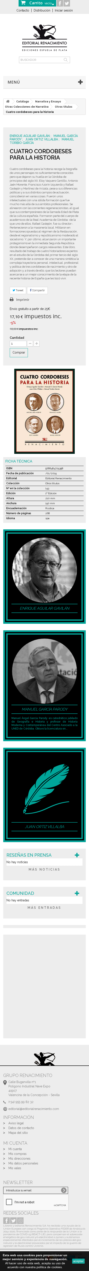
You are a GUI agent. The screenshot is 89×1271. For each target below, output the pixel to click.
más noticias (44, 869)
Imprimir (22, 299)
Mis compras (17, 1154)
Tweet (19, 290)
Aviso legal (16, 1123)
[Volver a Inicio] (8, 101)
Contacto (22, 10)
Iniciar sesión (64, 10)
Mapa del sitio (18, 1132)
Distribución (42, 10)
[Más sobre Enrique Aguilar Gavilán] (44, 570)
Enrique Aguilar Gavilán (30, 136)
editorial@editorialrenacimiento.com (33, 1109)
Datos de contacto (21, 1128)
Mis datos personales (23, 1163)
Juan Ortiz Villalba (42, 139)
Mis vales (14, 1168)
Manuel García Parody (44, 709)
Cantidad (17, 337)
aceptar (78, 1261)
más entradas (44, 907)
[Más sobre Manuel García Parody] (44, 671)
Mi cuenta (15, 1149)
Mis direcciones (19, 1158)
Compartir (38, 290)
